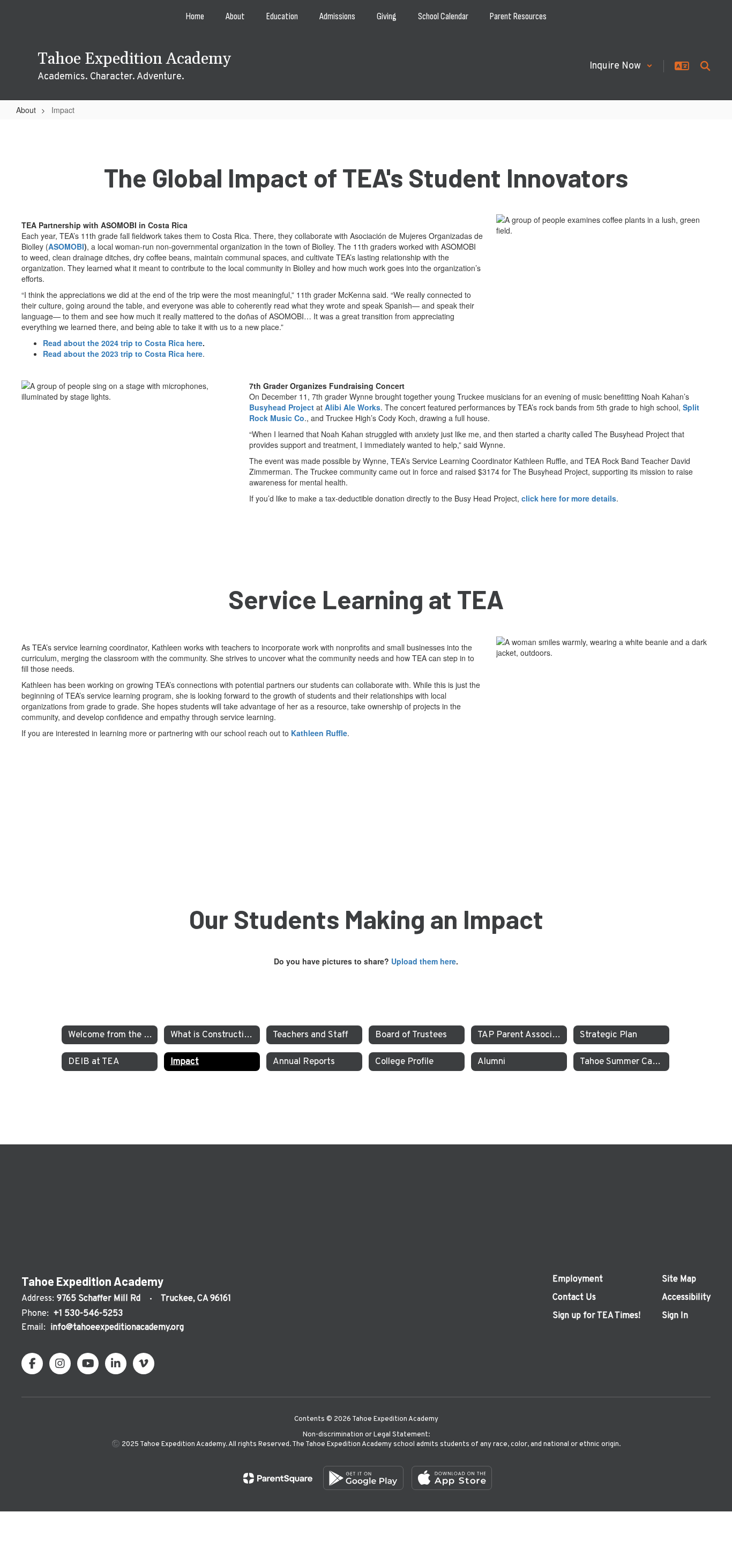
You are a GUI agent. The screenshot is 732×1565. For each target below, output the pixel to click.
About (26, 109)
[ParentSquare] (278, 1478)
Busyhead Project (281, 407)
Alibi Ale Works (352, 407)
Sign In (675, 1316)
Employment (577, 1279)
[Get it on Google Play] (363, 1478)
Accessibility (686, 1297)
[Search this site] (705, 66)
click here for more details (568, 498)
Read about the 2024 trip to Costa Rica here (123, 343)
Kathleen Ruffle (319, 733)
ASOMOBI (66, 246)
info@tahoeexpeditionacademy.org (117, 1327)
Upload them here (423, 961)
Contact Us (574, 1297)
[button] (621, 66)
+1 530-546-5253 (88, 1313)
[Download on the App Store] (452, 1478)
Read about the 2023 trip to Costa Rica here (123, 353)
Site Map (679, 1279)
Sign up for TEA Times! (596, 1316)
